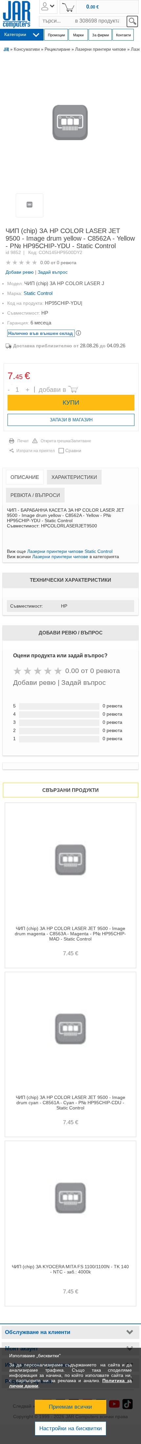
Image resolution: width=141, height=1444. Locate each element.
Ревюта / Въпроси (35, 495)
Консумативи (27, 49)
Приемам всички (70, 1407)
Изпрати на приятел (35, 450)
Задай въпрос (53, 272)
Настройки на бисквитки (70, 1428)
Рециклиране (57, 49)
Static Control (38, 293)
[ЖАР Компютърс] (16, 14)
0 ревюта (66, 262)
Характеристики (74, 477)
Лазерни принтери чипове (100, 49)
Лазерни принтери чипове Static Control (69, 551)
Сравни (73, 450)
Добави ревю (20, 272)
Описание (24, 477)
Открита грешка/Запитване (66, 441)
